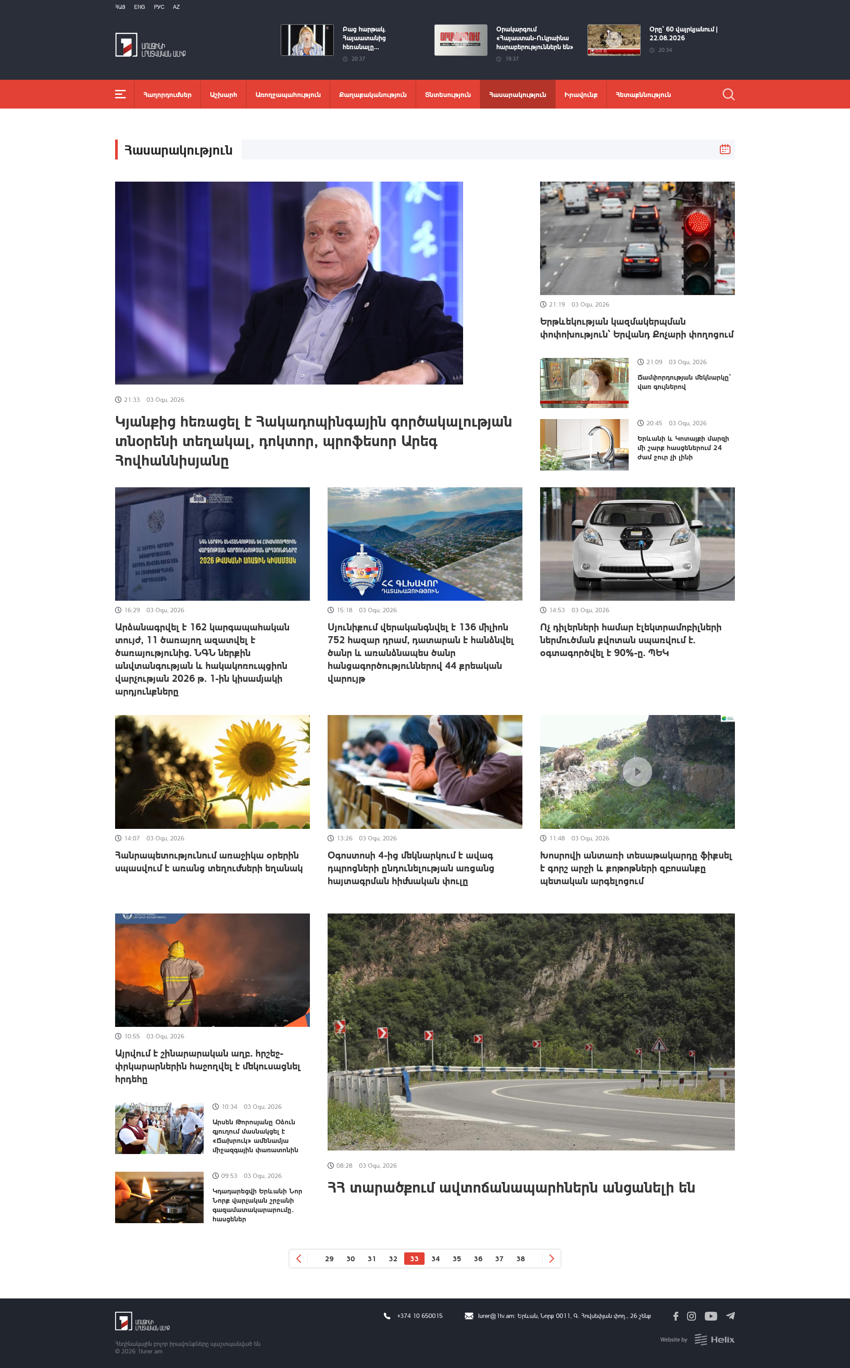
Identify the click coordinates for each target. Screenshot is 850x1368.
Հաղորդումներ (167, 94)
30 (350, 1258)
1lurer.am (149, 1351)
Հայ (120, 7)
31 (371, 1258)
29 (329, 1258)
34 (435, 1258)
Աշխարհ (223, 94)
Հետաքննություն (643, 94)
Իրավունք (581, 94)
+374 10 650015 (420, 1315)
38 (520, 1258)
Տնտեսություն (448, 94)
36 (478, 1258)
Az (176, 7)
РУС (159, 7)
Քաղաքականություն (373, 94)
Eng (139, 7)
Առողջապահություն (288, 94)
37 (499, 1258)
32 (393, 1258)
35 (456, 1258)
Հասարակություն (517, 94)
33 (414, 1258)
